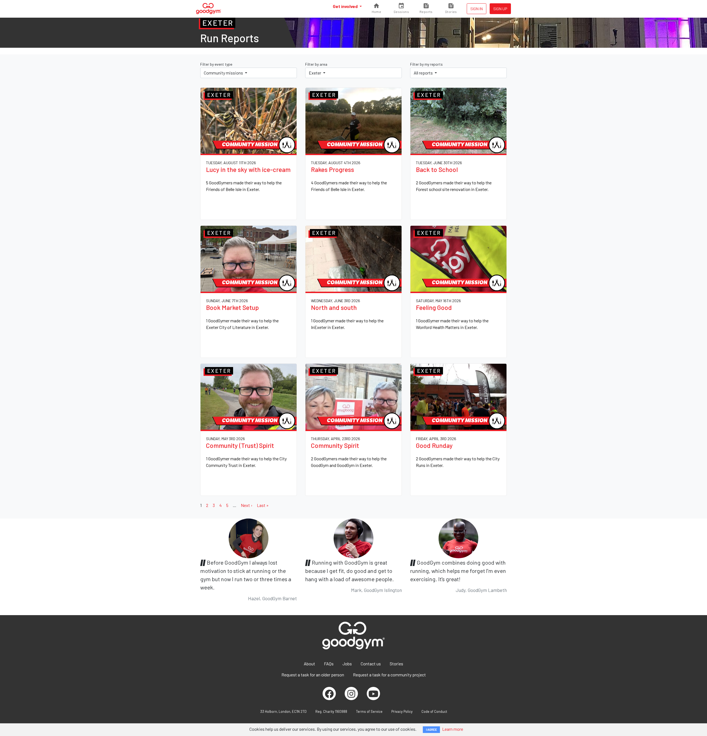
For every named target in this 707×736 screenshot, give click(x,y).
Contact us (371, 663)
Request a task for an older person (312, 674)
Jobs (347, 663)
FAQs (329, 663)
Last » (263, 505)
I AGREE (431, 729)
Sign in (476, 8)
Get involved (345, 6)
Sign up (500, 8)
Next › (246, 505)
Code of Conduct (434, 711)
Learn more (452, 729)
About (309, 663)
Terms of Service (369, 711)
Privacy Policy (402, 711)
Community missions (224, 72)
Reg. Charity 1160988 (331, 711)
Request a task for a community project (389, 674)
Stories (396, 663)
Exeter (315, 72)
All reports (424, 72)
